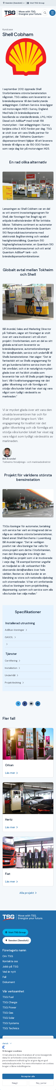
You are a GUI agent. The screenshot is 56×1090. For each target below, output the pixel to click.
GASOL (9, 637)
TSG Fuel (8, 997)
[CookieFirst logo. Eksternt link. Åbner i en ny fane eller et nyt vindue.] (3, 1047)
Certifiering (11, 660)
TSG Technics (10, 1028)
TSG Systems (10, 1023)
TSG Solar (8, 1018)
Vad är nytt (9, 971)
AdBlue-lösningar (14, 630)
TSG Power (9, 1007)
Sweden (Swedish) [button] (18, 940)
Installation (11, 668)
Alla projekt (26, 893)
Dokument (8, 982)
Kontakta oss (10, 961)
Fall (4, 977)
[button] (7, 1043)
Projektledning (13, 682)
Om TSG (7, 956)
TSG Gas (7, 1012)
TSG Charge (9, 1002)
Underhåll (10, 675)
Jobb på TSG (10, 966)
